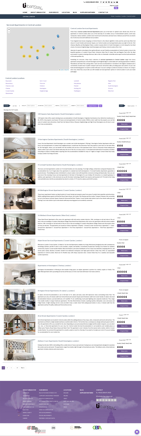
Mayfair (76, 86)
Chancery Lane (10, 86)
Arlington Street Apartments (48, 291)
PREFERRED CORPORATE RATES (47, 418)
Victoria (110, 88)
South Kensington (113, 86)
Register (112, 5)
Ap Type (15, 105)
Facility (24, 105)
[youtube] (109, 400)
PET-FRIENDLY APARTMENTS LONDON (48, 401)
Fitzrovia (42, 83)
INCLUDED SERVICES (28, 398)
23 (17, 367)
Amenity (73, 105)
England (66, 392)
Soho (117, 41)
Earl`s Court (43, 81)
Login (116, 5)
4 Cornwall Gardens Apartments (49, 165)
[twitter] (97, 400)
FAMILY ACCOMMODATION (46, 409)
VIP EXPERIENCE (43, 407)
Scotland (66, 404)
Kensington (43, 88)
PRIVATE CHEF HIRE (44, 404)
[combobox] (32, 105)
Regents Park (112, 81)
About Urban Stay (38, 12)
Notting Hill (77, 88)
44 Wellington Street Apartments (50, 190)
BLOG (75, 12)
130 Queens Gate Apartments (49, 114)
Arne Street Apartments (46, 316)
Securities (40, 105)
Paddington (77, 91)
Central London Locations (14, 78)
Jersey (65, 398)
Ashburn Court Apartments (48, 341)
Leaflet (61, 69)
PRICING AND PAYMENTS (45, 415)
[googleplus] (100, 400)
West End (111, 91)
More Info (124, 124)
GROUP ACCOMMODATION (46, 398)
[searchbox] (32, 105)
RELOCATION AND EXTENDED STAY (48, 392)
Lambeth (76, 81)
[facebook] (103, 400)
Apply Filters (92, 106)
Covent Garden (80, 43)
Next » (23, 367)
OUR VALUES (26, 392)
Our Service (54, 12)
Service (57, 105)
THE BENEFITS (26, 395)
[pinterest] (112, 400)
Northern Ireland (69, 401)
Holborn (133, 61)
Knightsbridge (85, 47)
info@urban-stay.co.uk (105, 396)
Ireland (66, 395)
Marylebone (77, 83)
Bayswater (9, 81)
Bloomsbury (9, 83)
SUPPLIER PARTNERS (87, 12)
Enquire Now (124, 129)
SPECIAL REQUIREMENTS (45, 412)
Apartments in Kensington (47, 265)
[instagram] (115, 400)
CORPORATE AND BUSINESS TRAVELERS (49, 395)
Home (25, 12)
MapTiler (67, 69)
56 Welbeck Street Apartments (49, 215)
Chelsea (8, 88)
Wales (65, 407)
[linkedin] (106, 400)
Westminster (9, 93)
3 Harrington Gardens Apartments (50, 139)
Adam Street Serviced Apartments (50, 240)
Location (66, 12)
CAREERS (25, 418)
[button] (53, 48)
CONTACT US (103, 12)
